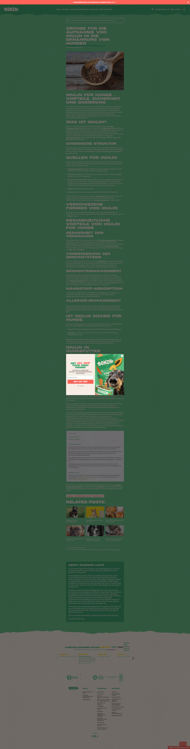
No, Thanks (80, 386)
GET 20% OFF (81, 382)
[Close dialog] (122, 356)
